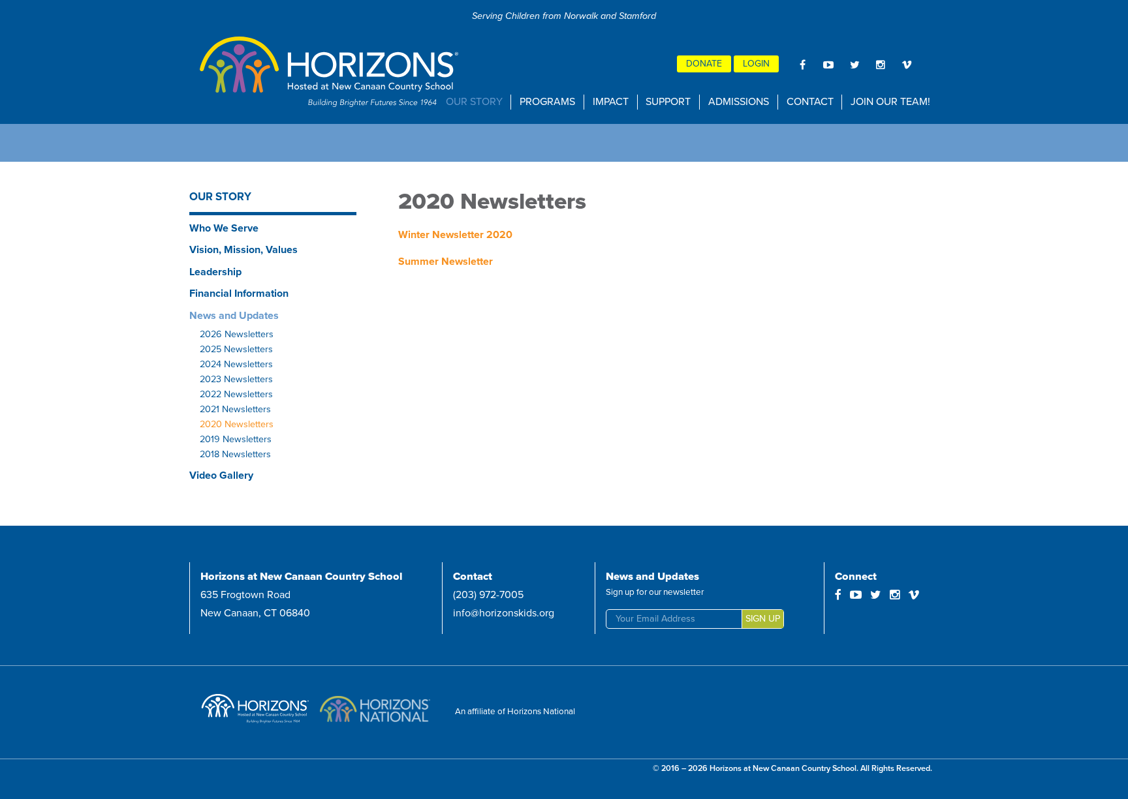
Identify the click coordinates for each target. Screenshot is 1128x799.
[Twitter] (854, 64)
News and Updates (234, 315)
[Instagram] (880, 64)
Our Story (474, 101)
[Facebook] (802, 64)
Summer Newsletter (445, 261)
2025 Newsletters (236, 349)
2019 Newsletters (236, 439)
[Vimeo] (906, 64)
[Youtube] (828, 64)
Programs (547, 101)
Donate (704, 63)
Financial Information (239, 293)
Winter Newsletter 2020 (455, 234)
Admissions (738, 101)
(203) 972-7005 (488, 594)
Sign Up (762, 618)
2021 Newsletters (235, 409)
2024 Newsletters (236, 364)
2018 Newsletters (235, 454)
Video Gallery (221, 475)
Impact (611, 101)
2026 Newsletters (237, 334)
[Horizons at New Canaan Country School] (330, 72)
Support (668, 101)
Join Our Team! (890, 101)
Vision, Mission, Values (243, 249)
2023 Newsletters (236, 379)
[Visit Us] (257, 712)
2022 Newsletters (236, 394)
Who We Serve (223, 228)
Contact (810, 101)
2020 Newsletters (237, 424)
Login (756, 63)
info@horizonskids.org (503, 613)
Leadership (215, 272)
